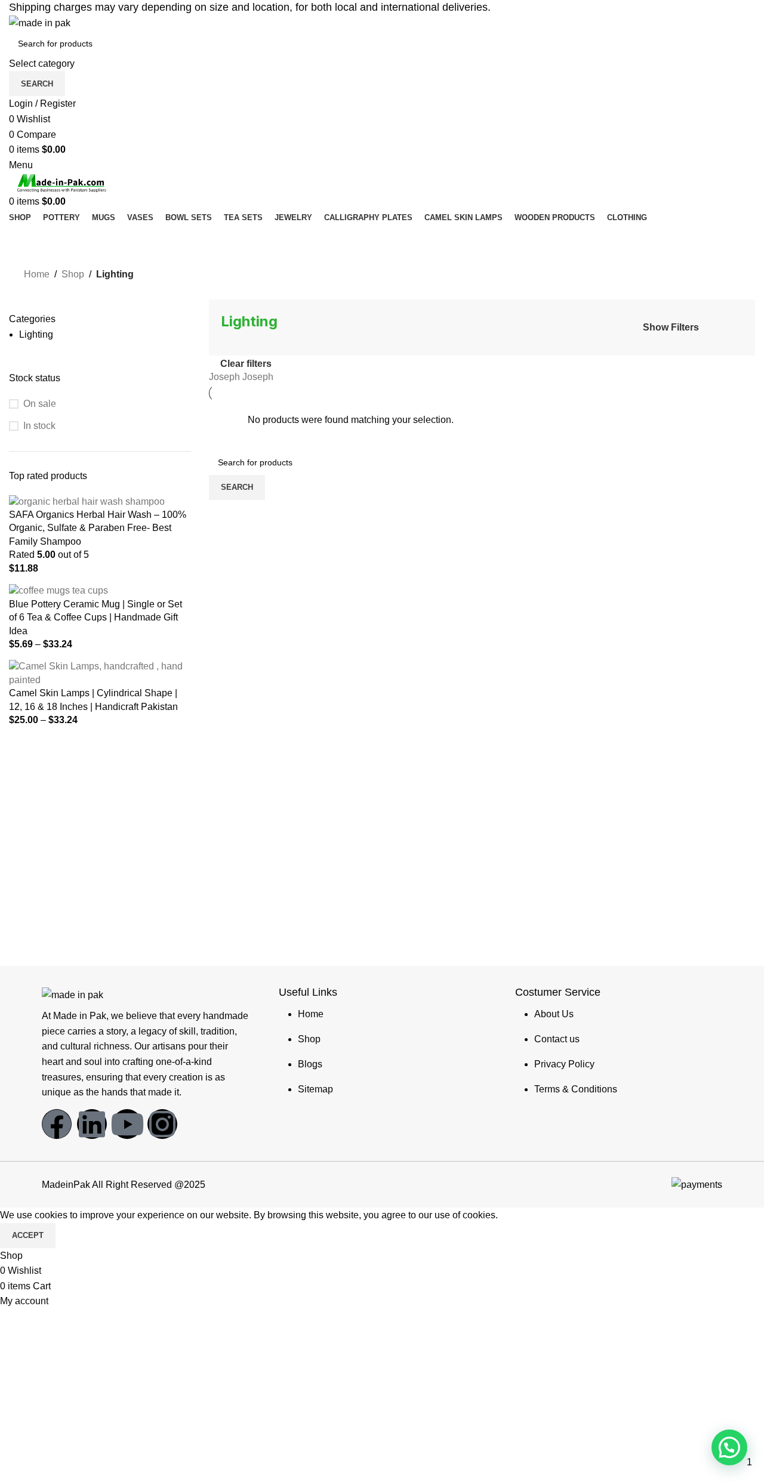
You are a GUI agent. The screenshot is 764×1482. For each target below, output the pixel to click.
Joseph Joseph (241, 377)
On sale (39, 404)
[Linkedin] (92, 1124)
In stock (39, 426)
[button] (729, 1447)
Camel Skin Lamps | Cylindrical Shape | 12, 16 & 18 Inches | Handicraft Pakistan (93, 699)
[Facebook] (57, 1124)
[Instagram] (162, 1124)
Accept (28, 1235)
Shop (72, 274)
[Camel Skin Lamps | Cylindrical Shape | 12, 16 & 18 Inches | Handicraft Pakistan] (100, 673)
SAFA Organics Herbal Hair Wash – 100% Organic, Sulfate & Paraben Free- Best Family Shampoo (97, 528)
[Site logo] (39, 22)
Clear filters (246, 364)
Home (37, 274)
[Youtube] (127, 1124)
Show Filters (671, 327)
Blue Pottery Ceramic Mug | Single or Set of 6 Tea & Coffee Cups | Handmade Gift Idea (95, 617)
